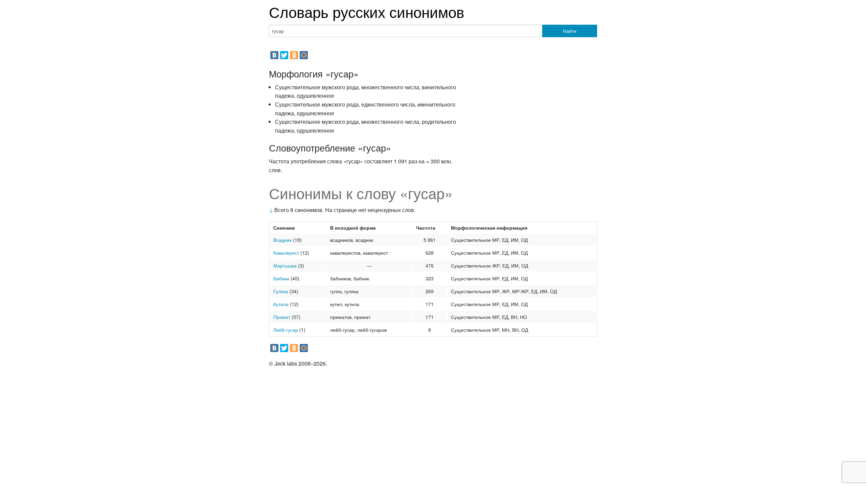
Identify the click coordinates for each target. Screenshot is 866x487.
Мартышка (285, 265)
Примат (281, 317)
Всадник (282, 239)
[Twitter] (284, 55)
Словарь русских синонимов (366, 11)
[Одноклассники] (294, 55)
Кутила (281, 304)
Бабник (281, 278)
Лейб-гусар (285, 329)
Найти (569, 30)
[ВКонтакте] (274, 55)
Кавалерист (286, 252)
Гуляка (280, 291)
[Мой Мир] (304, 55)
